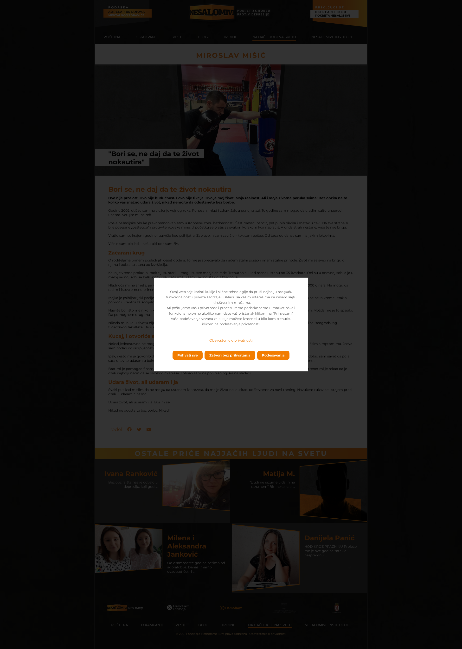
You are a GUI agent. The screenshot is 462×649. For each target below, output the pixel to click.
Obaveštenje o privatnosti (231, 340)
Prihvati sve (187, 355)
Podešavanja (273, 355)
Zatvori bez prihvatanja (229, 355)
